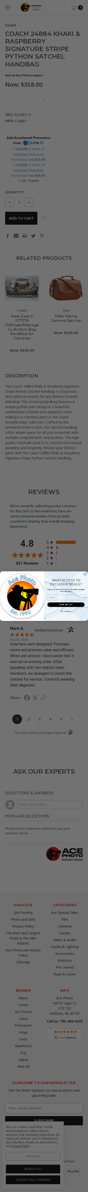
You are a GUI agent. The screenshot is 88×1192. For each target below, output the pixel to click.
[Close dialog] (85, 574)
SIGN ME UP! (66, 604)
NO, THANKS (66, 611)
